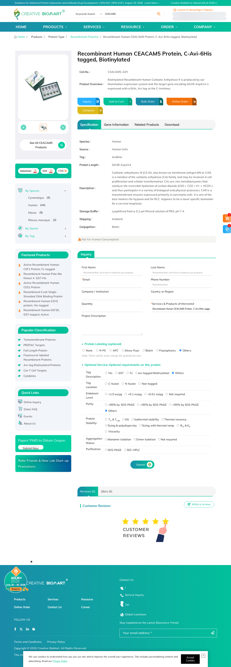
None (89, 350)
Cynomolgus (36, 197)
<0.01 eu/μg (155, 394)
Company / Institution (95, 291)
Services (53, 599)
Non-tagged (149, 383)
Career (85, 607)
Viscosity (114, 431)
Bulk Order (148, 101)
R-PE (102, 350)
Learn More (148, 2)
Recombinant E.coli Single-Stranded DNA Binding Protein (43, 288)
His (110, 373)
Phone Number (160, 279)
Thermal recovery (175, 419)
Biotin (149, 350)
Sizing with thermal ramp (158, 425)
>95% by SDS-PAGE (185, 404)
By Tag (29, 236)
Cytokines (30, 376)
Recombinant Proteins (85, 36)
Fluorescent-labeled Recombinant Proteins (38, 357)
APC (115, 350)
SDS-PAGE (115, 450)
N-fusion (130, 383)
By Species (32, 190)
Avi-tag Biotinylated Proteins (42, 365)
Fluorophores (167, 350)
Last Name (158, 267)
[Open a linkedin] (27, 629)
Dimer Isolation (146, 439)
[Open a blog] (33, 629)
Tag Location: (92, 385)
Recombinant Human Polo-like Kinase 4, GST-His (43, 270)
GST (121, 373)
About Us (30, 423)
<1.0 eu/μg (115, 394)
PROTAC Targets (34, 345)
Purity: (90, 403)
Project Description (94, 315)
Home (21, 36)
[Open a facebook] (15, 629)
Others (186, 350)
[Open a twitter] (21, 629)
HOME (21, 27)
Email (86, 279)
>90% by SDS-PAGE (153, 404)
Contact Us (55, 607)
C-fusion (113, 383)
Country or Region (162, 291)
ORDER (167, 27)
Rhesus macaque (39, 220)
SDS (44, 170)
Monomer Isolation (119, 439)
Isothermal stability (146, 419)
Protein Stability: (91, 421)
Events (28, 416)
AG (127, 419)
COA (61, 170)
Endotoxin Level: (92, 395)
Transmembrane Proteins (40, 339)
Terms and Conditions (28, 641)
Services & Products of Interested (173, 303)
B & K (184, 425)
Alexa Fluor (132, 350)
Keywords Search (85, 13)
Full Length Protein (35, 350)
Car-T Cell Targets (35, 370)
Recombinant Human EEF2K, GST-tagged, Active (42, 306)
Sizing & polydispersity (122, 425)
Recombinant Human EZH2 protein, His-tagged (41, 297)
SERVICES (92, 27)
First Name (89, 267)
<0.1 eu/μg (134, 394)
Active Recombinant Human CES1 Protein (41, 279)
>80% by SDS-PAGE (121, 404)
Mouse (32, 212)
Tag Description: (93, 374)
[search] (158, 14)
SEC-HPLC (133, 450)
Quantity (87, 303)
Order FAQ (30, 409)
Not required (176, 394)
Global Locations (135, 614)
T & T (114, 419)
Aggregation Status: (94, 441)
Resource (87, 599)
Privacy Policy (60, 661)
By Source (31, 228)
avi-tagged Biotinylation (153, 373)
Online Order (180, 101)
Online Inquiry (32, 402)
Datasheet (25, 170)
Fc (131, 373)
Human (33, 205)
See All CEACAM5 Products (41, 145)
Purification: (93, 449)
